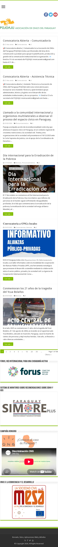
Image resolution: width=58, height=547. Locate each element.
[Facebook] (27, 540)
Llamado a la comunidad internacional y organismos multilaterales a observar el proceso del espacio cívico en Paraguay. (28, 116)
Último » (48, 355)
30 (37, 352)
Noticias (18, 163)
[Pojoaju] (29, 24)
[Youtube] (33, 540)
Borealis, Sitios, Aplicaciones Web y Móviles (29, 537)
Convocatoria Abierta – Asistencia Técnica (28, 76)
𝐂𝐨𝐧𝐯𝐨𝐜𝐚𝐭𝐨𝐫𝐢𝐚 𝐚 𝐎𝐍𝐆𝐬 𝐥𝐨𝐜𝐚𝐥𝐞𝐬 (20, 223)
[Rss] (25, 540)
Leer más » (8, 67)
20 (32, 352)
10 (27, 352)
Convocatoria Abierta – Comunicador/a (27, 40)
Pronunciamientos (22, 123)
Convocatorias (22, 44)
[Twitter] (30, 540)
